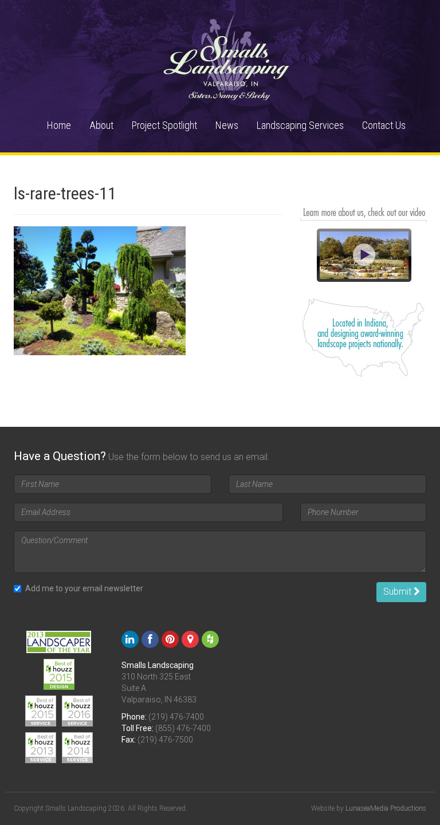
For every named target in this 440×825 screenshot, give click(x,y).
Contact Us (384, 125)
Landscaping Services (300, 125)
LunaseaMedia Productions (385, 808)
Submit (398, 591)
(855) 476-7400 (183, 728)
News (226, 125)
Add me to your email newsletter (84, 588)
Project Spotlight (164, 125)
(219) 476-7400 (176, 716)
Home (59, 125)
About (101, 125)
